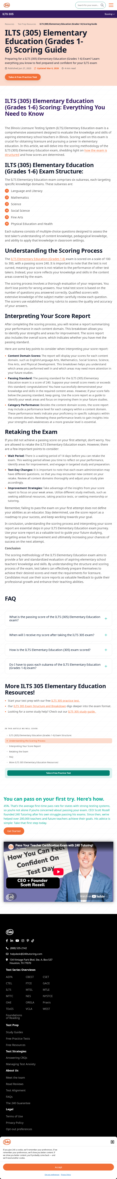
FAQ (11, 756)
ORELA (30, 1002)
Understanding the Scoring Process (27, 740)
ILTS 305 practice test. (65, 700)
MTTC (9, 996)
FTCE (29, 983)
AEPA (9, 977)
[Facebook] (7, 941)
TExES (10, 1009)
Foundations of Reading (14, 1016)
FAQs (9, 1097)
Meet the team (15, 1077)
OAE (8, 1002)
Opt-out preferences (52, 1175)
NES (28, 996)
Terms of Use (14, 1116)
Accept (58, 1167)
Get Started (14, 831)
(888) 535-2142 (18, 948)
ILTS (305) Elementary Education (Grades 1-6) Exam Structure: (40, 735)
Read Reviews (14, 1084)
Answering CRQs (16, 1057)
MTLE (46, 989)
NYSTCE (48, 996)
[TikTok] (32, 941)
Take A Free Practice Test (23, 77)
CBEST (30, 977)
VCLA (29, 1009)
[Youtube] (17, 941)
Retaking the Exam (18, 751)
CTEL (9, 983)
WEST (46, 1009)
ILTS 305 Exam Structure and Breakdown (40, 706)
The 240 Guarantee (18, 1103)
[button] (112, 1141)
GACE (46, 983)
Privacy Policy (66, 1175)
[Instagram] (22, 941)
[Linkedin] (11, 941)
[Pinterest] (28, 941)
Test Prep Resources (27, 24)
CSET (46, 977)
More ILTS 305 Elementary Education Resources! (33, 762)
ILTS (8, 989)
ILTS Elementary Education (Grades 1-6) (38, 259)
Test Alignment (16, 1090)
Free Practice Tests (18, 1038)
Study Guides (14, 1032)
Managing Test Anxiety (20, 1064)
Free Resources (15, 1045)
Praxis (47, 1002)
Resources (10, 24)
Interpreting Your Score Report (25, 746)
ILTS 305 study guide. (82, 711)
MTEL (29, 989)
